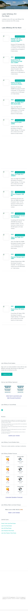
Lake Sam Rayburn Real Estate (8, 533)
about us (23, 597)
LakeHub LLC (12, 597)
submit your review (14, 435)
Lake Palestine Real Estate (7, 530)
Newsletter (6, 374)
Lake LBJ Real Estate (6, 528)
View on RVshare (20, 36)
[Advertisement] (14, 153)
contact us (4, 598)
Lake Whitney (6, 3)
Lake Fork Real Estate (6, 525)
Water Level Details (14, 512)
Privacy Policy (23, 598)
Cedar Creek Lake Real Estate (8, 523)
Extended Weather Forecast (14, 497)
